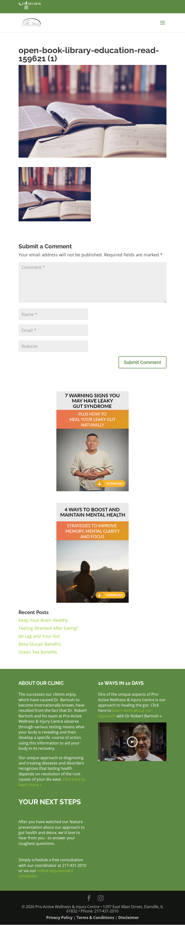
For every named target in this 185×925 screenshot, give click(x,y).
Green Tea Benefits (38, 652)
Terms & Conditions (95, 917)
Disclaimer (128, 917)
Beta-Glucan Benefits (40, 644)
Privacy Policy (59, 917)
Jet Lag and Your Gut (39, 636)
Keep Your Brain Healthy (43, 620)
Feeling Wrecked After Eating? (48, 628)
